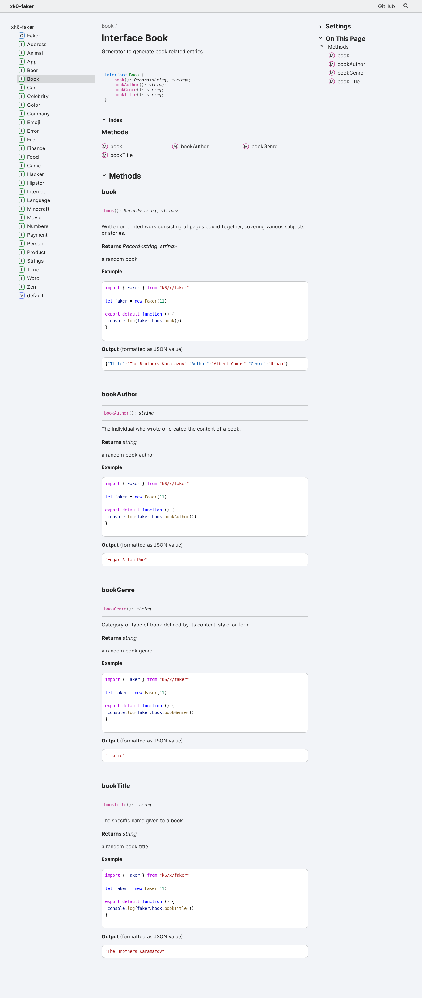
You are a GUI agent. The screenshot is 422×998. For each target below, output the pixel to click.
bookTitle (125, 94)
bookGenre (125, 89)
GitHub (386, 6)
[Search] (406, 6)
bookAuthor (126, 84)
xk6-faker (22, 6)
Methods (338, 47)
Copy (297, 288)
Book (108, 26)
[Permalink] (122, 192)
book (119, 79)
